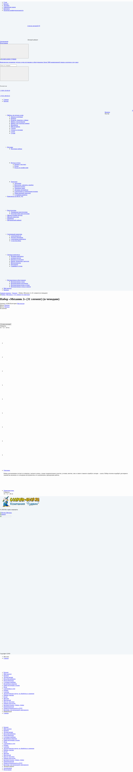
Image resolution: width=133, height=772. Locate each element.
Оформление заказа (10, 7)
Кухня (5, 697)
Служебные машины (20, 195)
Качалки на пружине (17, 259)
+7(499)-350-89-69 (5, 90)
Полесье (7, 305)
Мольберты (14, 125)
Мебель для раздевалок (18, 122)
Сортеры (6, 692)
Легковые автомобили (21, 190)
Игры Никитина (9, 680)
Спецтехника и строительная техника (26, 191)
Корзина (107, 112)
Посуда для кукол (9, 702)
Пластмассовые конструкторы (20, 213)
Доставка (6, 5)
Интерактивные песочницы (19, 283)
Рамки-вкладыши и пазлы (12, 685)
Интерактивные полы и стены (20, 285)
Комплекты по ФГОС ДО (15, 196)
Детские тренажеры (17, 237)
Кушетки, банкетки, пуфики (19, 120)
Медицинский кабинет (14, 220)
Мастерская (20, 303)
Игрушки (10, 147)
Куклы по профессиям (21, 167)
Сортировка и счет (9, 688)
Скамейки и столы (16, 266)
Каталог (6, 4)
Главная (6, 658)
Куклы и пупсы (15, 163)
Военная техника (19, 186)
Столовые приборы (10, 682)
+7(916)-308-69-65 (5, 96)
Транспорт (14, 181)
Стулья (13, 133)
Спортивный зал (16, 236)
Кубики (6, 690)
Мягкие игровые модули (14, 215)
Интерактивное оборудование (16, 280)
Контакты (7, 9)
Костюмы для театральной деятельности (16, 710)
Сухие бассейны (16, 240)
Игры (5, 687)
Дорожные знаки (19, 188)
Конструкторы (11, 210)
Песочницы (14, 264)
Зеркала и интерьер (17, 117)
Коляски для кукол (20, 164)
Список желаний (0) (34, 26)
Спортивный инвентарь (14, 234)
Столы (13, 131)
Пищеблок (10, 218)
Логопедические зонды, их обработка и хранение (19, 693)
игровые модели (16, 258)
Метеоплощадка (16, 263)
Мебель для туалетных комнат (20, 123)
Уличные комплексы (13, 254)
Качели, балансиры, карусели (20, 261)
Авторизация (4, 41)
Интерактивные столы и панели (21, 286)
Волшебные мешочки (10, 684)
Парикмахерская (9, 706)
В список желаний (6, 324)
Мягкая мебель (15, 126)
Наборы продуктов (9, 703)
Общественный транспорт (22, 193)
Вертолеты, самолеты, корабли (23, 185)
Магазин (6, 698)
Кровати (13, 118)
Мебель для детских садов (15, 115)
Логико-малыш (8, 677)
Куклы (16, 166)
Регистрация (4, 43)
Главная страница (5, 293)
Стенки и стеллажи (17, 130)
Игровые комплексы (17, 256)
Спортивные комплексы (18, 239)
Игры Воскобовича (9, 679)
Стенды (13, 128)
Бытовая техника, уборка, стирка (14, 705)
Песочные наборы (16, 149)
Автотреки (17, 183)
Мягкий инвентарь (13, 217)
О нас (5, 2)
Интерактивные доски (18, 282)
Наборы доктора (9, 695)
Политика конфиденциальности (13, 10)
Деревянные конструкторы (19, 212)
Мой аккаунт (8, 674)
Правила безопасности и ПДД (13, 708)
